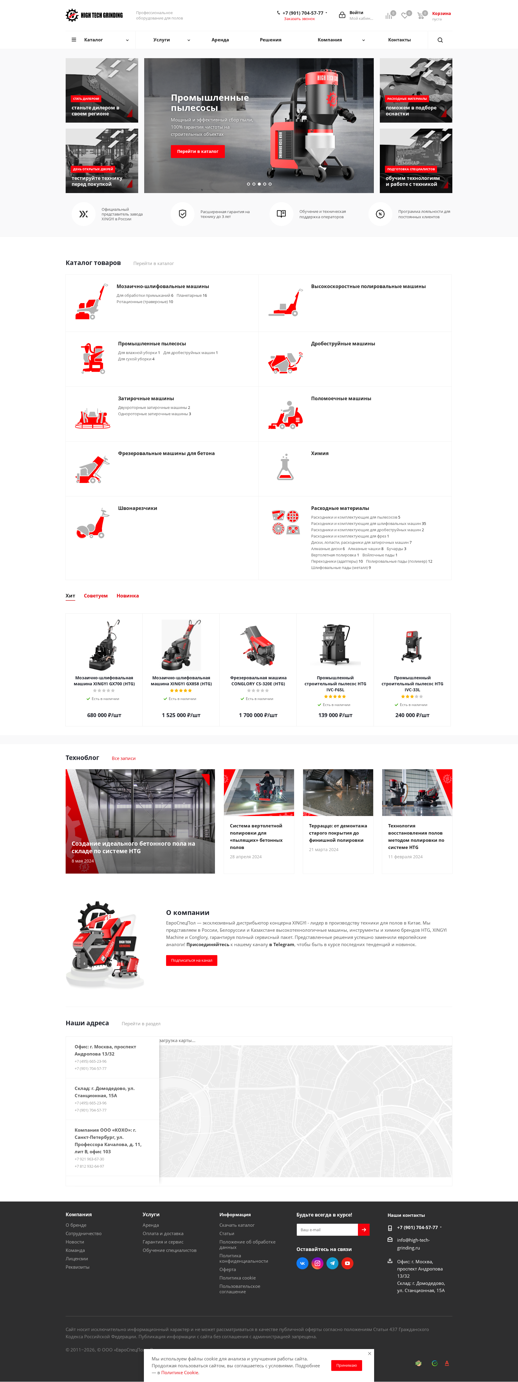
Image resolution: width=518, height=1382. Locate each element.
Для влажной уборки (139, 352)
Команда (75, 1250)
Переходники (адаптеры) (337, 561)
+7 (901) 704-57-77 (303, 13)
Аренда (151, 1225)
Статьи (226, 1233)
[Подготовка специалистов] (416, 161)
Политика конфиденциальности (243, 1258)
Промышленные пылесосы (210, 102)
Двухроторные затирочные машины (154, 407)
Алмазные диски (328, 548)
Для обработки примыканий (145, 295)
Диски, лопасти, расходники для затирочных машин (361, 542)
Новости (75, 1242)
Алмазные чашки (365, 548)
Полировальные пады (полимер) (399, 561)
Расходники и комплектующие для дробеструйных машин (367, 529)
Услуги (151, 1214)
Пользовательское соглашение (239, 1288)
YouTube (347, 1263)
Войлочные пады (379, 555)
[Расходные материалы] (416, 90)
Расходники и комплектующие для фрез (350, 536)
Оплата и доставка (163, 1233)
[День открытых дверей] (102, 161)
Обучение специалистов (170, 1250)
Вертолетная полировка (335, 555)
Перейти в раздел (141, 1023)
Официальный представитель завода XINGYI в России (122, 214)
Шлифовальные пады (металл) (341, 567)
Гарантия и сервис (163, 1242)
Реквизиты (78, 1267)
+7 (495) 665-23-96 (90, 1061)
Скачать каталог (237, 1225)
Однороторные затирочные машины (154, 413)
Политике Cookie (179, 1372)
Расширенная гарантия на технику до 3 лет (225, 214)
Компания (79, 1214)
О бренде (76, 1225)
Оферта (227, 1269)
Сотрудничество (84, 1233)
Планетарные (192, 295)
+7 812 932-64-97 (89, 1166)
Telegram (332, 1263)
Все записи (124, 758)
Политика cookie (237, 1278)
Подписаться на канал (191, 960)
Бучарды (396, 548)
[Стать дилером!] (102, 90)
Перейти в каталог (198, 151)
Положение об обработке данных (247, 1244)
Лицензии (77, 1258)
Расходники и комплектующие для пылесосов (355, 517)
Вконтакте (302, 1263)
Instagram (317, 1263)
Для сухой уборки (136, 359)
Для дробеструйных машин (190, 352)
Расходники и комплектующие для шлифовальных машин (368, 523)
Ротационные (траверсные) (145, 301)
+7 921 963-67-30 (89, 1159)
